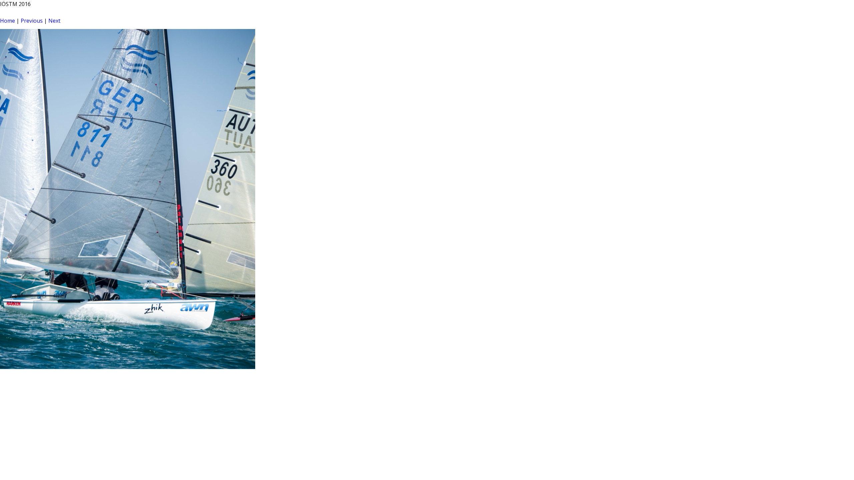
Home (7, 20)
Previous (32, 20)
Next (54, 20)
